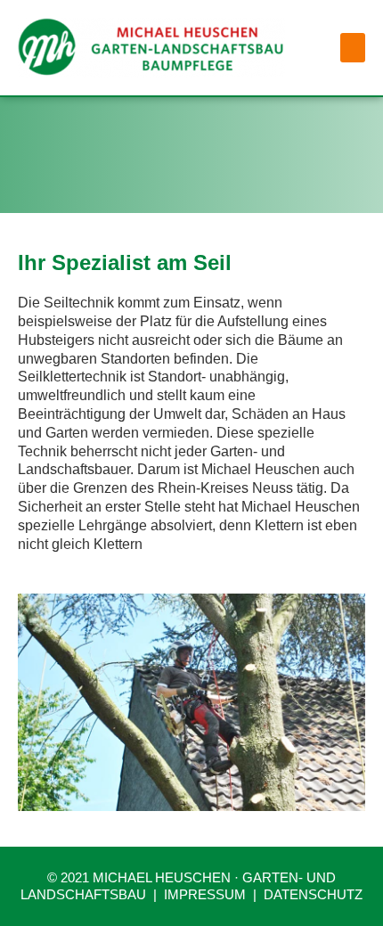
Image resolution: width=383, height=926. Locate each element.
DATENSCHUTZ (313, 894)
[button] (352, 47)
